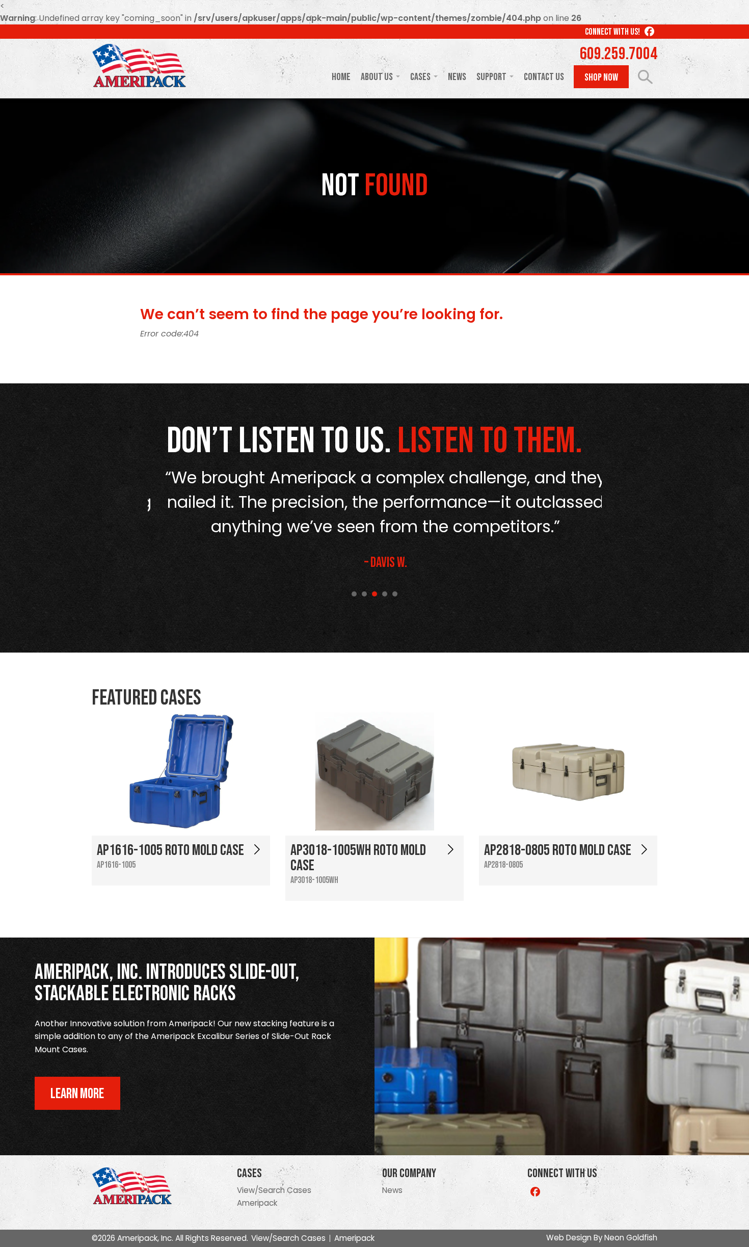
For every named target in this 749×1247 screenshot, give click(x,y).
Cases (420, 77)
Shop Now (601, 77)
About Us (377, 77)
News (457, 77)
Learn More (77, 1093)
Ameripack (257, 1203)
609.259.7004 (618, 54)
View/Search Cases (274, 1190)
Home (341, 77)
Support (491, 77)
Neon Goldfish (630, 1237)
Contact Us (544, 77)
